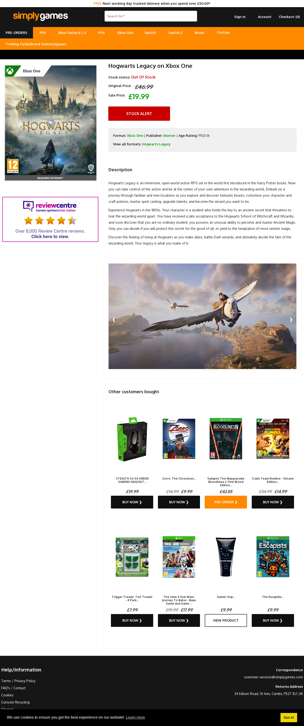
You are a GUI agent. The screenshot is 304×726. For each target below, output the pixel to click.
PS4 (101, 33)
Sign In (240, 17)
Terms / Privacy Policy (18, 681)
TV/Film (223, 33)
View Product (226, 620)
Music (199, 33)
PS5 (43, 33)
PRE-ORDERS (16, 33)
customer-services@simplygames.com (273, 677)
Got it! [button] (289, 717)
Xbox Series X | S (72, 33)
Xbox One (125, 33)
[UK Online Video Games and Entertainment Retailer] (40, 16)
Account (264, 17)
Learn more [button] (135, 717)
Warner (169, 136)
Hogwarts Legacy (156, 144)
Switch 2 (175, 33)
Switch (150, 33)
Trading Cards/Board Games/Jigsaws (36, 44)
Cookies (7, 695)
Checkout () (289, 17)
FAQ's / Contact (13, 688)
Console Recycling (15, 702)
